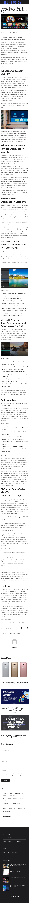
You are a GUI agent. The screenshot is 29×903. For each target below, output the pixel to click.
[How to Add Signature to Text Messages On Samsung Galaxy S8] (15, 669)
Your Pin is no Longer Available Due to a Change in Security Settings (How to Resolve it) (15, 810)
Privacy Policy (8, 848)
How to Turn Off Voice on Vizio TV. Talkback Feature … (18, 864)
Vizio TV (20, 633)
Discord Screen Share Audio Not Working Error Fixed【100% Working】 (14, 736)
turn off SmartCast (8, 633)
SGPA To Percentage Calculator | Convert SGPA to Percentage (14, 709)
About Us (6, 834)
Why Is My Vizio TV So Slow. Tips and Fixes (17, 886)
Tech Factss (14, 896)
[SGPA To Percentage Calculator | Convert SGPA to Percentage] (15, 696)
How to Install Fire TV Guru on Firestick (13, 623)
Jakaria (15, 32)
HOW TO (22, 32)
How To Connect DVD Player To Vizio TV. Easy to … (17, 870)
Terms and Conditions (12, 841)
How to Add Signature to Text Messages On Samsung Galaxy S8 (15, 683)
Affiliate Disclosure (11, 852)
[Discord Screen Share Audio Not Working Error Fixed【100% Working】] (15, 722)
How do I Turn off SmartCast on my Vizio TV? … (17, 878)
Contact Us (7, 837)
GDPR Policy (7, 845)
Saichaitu (18, 707)
